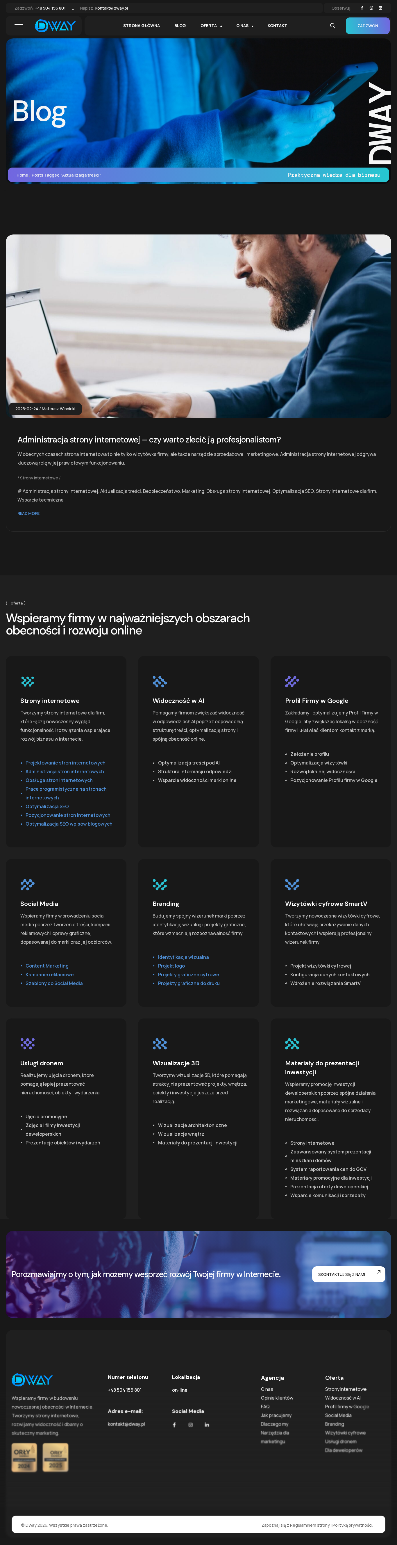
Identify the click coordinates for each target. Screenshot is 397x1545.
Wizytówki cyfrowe (345, 1433)
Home (22, 175)
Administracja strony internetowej (60, 491)
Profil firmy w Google (347, 1406)
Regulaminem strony (310, 1525)
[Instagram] (371, 8)
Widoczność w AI (343, 1398)
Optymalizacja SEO (293, 491)
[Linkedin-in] (207, 1425)
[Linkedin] (380, 8)
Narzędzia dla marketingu (275, 1437)
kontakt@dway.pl (111, 8)
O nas (267, 1389)
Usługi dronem (341, 1441)
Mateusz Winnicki (58, 408)
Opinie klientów (277, 1398)
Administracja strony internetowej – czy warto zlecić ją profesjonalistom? (149, 439)
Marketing (193, 491)
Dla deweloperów (343, 1450)
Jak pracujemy (276, 1415)
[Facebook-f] (362, 8)
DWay (31, 1525)
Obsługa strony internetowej (238, 491)
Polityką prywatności (352, 1525)
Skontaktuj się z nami (341, 1274)
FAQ (265, 1406)
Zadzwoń (367, 26)
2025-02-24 (26, 408)
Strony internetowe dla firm (346, 491)
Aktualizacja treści (120, 491)
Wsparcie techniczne (40, 500)
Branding (334, 1424)
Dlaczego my (274, 1424)
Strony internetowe (39, 478)
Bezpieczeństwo (161, 491)
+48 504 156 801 (50, 8)
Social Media (338, 1415)
